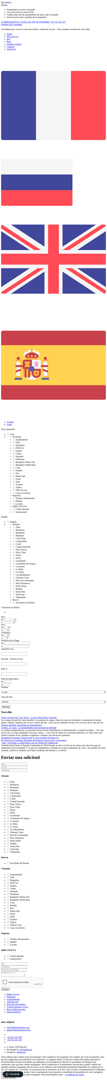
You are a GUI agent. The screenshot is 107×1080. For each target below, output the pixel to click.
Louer (9, 424)
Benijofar (20, 535)
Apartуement (21, 512)
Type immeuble (8, 429)
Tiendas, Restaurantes (25, 498)
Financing (11, 997)
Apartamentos (21, 439)
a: (2, 622)
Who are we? (12, 36)
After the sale (12, 1002)
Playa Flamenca (23, 583)
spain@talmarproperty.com (18, 1030)
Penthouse (20, 459)
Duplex (19, 451)
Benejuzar (20, 530)
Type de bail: (7, 697)
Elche (18, 558)
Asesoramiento (13, 999)
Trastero (19, 484)
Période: (4, 687)
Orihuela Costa (22, 577)
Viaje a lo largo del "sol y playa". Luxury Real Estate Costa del (29, 717)
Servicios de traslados (16, 1004)
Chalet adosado (22, 509)
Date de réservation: (10, 679)
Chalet (18, 453)
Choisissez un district (10, 607)
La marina (20, 566)
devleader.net (26, 1049)
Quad (18, 479)
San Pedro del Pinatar (25, 602)
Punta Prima (21, 586)
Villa (18, 442)
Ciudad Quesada (23, 547)
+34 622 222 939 (14, 1037)
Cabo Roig (20, 538)
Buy (8, 39)
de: (2, 619)
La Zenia (20, 572)
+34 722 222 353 (14, 1040)
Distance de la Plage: (10, 640)
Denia (18, 555)
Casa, (18, 467)
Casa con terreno (23, 493)
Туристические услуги (17, 1007)
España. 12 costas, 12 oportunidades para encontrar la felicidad (28, 727)
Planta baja (20, 476)
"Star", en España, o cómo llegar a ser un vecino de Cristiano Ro (29, 743)
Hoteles (19, 501)
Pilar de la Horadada (25, 580)
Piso (17, 473)
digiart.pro (21, 1052)
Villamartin (20, 597)
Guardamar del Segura (26, 563)
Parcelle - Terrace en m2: (12, 659)
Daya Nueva (21, 549)
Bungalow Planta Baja (25, 465)
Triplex (19, 487)
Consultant (17, 24)
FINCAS (20, 448)
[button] (13, 1074)
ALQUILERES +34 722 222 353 (50, 22)
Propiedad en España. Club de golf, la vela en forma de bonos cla (30, 738)
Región (4, 517)
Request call (6, 24)
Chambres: (6, 632)
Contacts (10, 46)
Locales (19, 504)
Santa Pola (20, 592)
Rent (9, 41)
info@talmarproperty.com (18, 1027)
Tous (12, 434)
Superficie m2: (7, 649)
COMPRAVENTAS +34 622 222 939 (18, 22)
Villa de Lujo (21, 490)
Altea (18, 527)
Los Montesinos (23, 575)
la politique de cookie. (74, 1074)
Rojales (19, 589)
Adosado (19, 456)
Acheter (10, 422)
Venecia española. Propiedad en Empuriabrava (21, 725)
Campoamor (21, 541)
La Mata (19, 569)
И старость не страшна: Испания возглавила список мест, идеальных (34, 740)
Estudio (19, 470)
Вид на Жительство (16, 1009)
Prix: (3, 617)
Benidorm (20, 533)
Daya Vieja (21, 552)
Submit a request (14, 44)
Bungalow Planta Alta (25, 462)
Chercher (5, 707)
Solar (18, 482)
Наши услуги (13, 994)
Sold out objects (14, 1012)
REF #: (4, 669)
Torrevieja (11, 49)
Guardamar (21, 561)
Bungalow (20, 445)
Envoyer (5, 989)
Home (9, 34)
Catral (18, 544)
